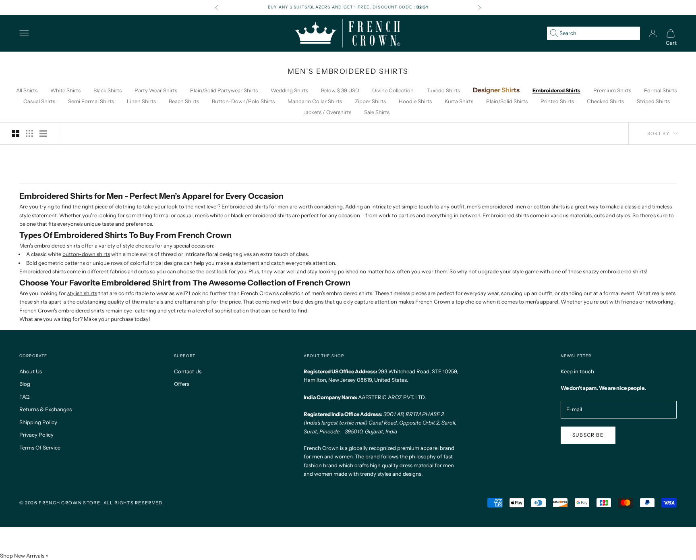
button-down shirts (86, 254)
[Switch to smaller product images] (29, 133)
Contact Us (187, 371)
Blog (24, 384)
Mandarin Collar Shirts (315, 101)
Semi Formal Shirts (91, 101)
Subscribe (588, 435)
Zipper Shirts (370, 101)
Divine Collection (393, 90)
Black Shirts (107, 90)
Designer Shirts (496, 90)
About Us (30, 371)
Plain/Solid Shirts (507, 101)
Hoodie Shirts (415, 101)
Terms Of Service (39, 447)
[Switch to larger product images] (15, 133)
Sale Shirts (376, 112)
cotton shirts (549, 206)
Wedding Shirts (289, 90)
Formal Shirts (660, 90)
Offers (181, 384)
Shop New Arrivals (22, 555)
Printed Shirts (557, 101)
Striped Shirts (653, 101)
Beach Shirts (184, 101)
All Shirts (26, 90)
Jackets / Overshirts (327, 112)
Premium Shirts (612, 90)
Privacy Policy (36, 434)
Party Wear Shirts (156, 90)
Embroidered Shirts (556, 90)
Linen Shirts (141, 101)
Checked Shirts (605, 101)
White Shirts (65, 90)
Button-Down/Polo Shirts (243, 101)
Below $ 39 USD (340, 90)
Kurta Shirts (459, 101)
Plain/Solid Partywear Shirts (224, 90)
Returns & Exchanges (45, 409)
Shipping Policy (38, 422)
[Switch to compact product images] (43, 133)
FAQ (24, 396)
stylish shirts (82, 293)
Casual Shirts (39, 101)
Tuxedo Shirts (443, 90)
